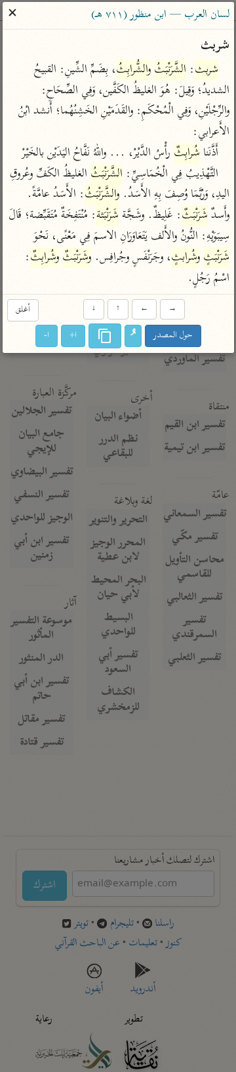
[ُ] (133, 336)
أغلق (22, 310)
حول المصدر (173, 336)
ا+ (73, 336)
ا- (46, 336)
